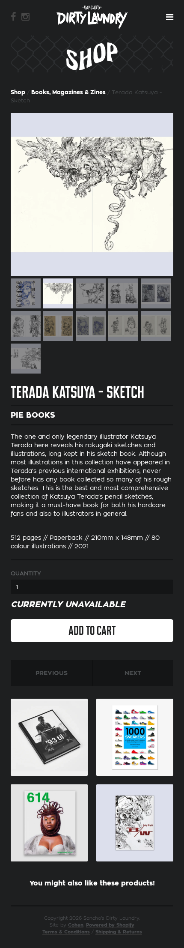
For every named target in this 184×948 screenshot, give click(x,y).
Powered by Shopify (110, 925)
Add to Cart (92, 630)
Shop (18, 92)
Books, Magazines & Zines (68, 92)
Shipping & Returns (118, 932)
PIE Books (33, 415)
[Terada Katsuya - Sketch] (92, 194)
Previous (52, 673)
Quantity (26, 573)
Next (133, 673)
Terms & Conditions (66, 932)
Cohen (75, 925)
